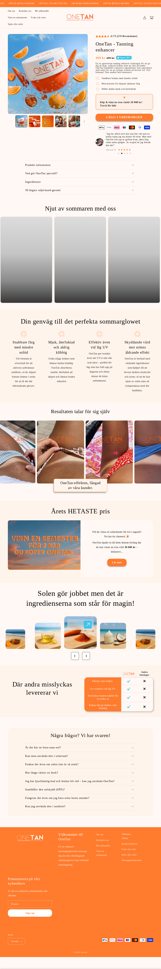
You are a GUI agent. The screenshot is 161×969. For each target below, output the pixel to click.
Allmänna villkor (126, 836)
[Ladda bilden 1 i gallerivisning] (21, 121)
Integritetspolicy (130, 844)
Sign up (30, 913)
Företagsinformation (131, 860)
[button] (151, 17)
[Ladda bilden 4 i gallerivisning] (61, 121)
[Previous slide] (3, 260)
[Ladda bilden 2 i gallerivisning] (34, 121)
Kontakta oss (102, 840)
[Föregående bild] (118, 153)
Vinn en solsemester (101, 853)
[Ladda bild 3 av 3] (127, 153)
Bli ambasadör (103, 846)
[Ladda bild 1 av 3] (121, 153)
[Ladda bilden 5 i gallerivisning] (74, 121)
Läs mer (117, 562)
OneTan (84, 952)
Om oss (99, 834)
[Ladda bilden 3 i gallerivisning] (48, 121)
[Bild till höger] (84, 121)
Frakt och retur (129, 849)
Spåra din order (129, 855)
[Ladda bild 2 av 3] (124, 153)
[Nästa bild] (130, 153)
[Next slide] (157, 260)
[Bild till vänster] (11, 121)
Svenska (15, 941)
